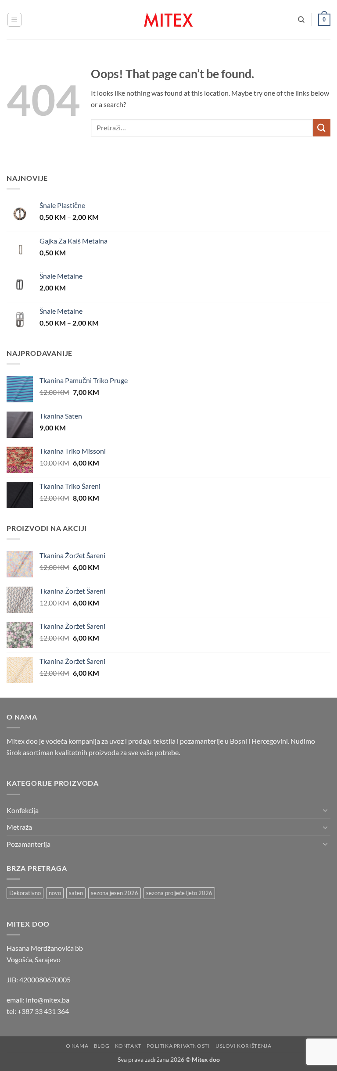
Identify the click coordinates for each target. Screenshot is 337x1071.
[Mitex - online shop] (168, 19)
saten (76, 892)
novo (55, 892)
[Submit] (321, 127)
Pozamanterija (28, 844)
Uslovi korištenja (243, 1045)
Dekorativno (25, 892)
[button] (14, 20)
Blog (101, 1045)
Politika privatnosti (178, 1045)
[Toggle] (325, 810)
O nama (77, 1045)
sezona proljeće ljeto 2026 (179, 892)
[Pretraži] (301, 19)
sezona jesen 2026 (114, 892)
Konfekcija (23, 810)
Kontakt (128, 1045)
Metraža (19, 827)
